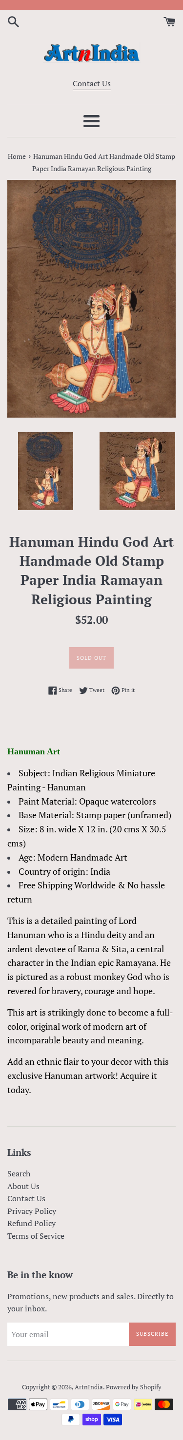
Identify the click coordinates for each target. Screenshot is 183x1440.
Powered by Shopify (134, 1387)
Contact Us (92, 83)
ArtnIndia (89, 1387)
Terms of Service (35, 1235)
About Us (23, 1186)
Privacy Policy (31, 1211)
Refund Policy (31, 1223)
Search (18, 1173)
